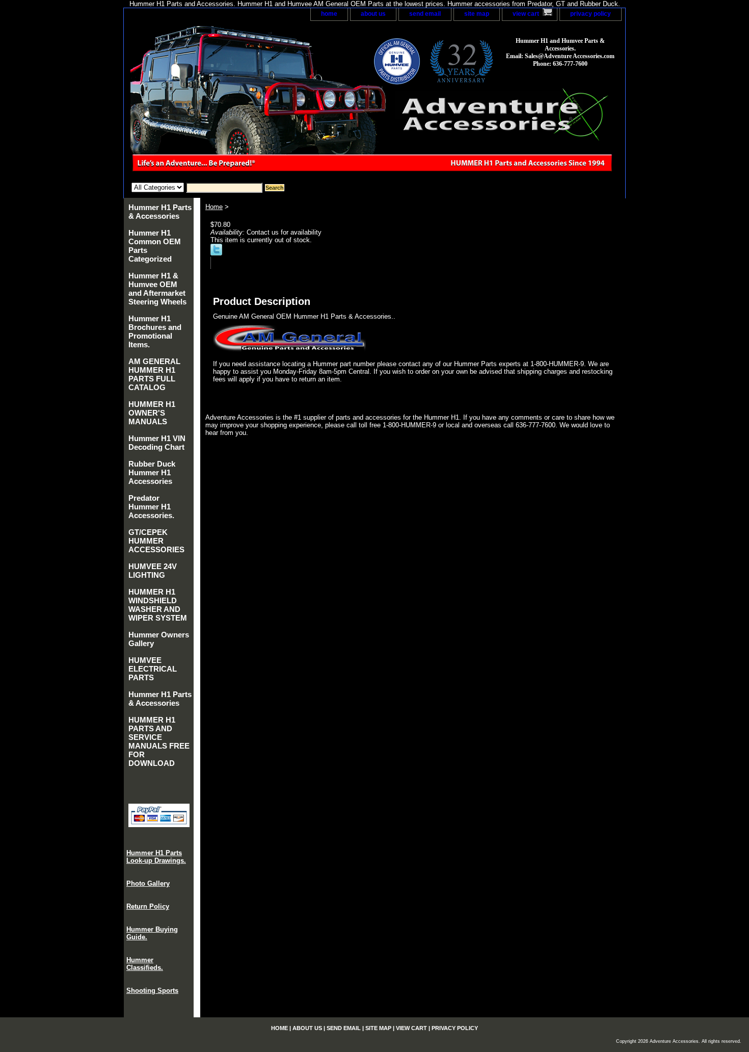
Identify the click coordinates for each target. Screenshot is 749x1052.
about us (373, 13)
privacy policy (590, 13)
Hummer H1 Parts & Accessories (160, 211)
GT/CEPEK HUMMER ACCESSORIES (156, 541)
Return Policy (147, 906)
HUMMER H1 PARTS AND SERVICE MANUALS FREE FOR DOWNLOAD (159, 741)
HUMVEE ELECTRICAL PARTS (152, 669)
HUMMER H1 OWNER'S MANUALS (151, 413)
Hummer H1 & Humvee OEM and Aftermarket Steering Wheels (157, 288)
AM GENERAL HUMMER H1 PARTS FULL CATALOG (154, 374)
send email (425, 13)
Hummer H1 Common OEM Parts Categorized (154, 245)
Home (214, 207)
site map (476, 13)
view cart (526, 13)
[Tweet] (216, 253)
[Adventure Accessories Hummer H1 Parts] (251, 101)
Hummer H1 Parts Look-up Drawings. (156, 856)
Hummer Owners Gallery (158, 639)
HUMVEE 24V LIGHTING (152, 570)
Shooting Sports (152, 990)
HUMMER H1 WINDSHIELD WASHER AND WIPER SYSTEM (157, 604)
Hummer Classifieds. (144, 963)
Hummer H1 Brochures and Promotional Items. (154, 331)
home (329, 13)
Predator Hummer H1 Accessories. (151, 507)
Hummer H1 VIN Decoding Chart (156, 442)
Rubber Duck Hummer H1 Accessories (151, 472)
